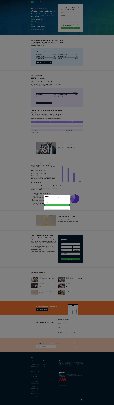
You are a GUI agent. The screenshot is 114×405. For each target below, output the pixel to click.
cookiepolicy (56, 198)
